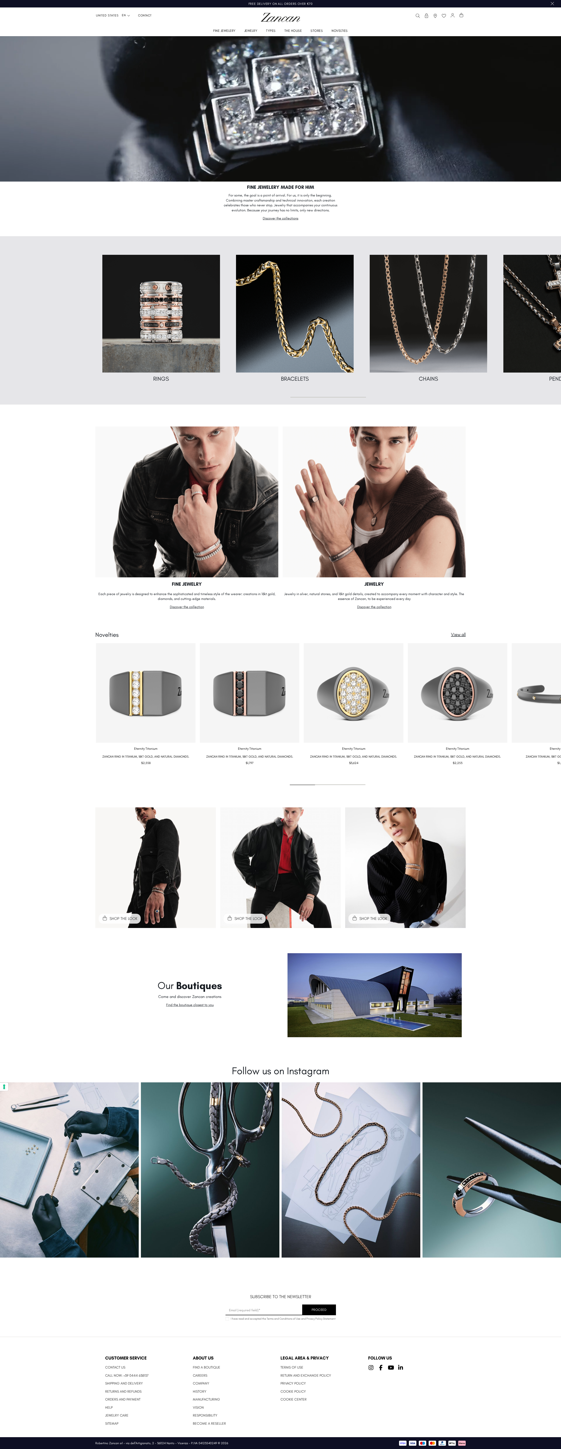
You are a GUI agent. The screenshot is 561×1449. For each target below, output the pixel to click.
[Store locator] (435, 16)
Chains (428, 378)
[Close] (552, 3)
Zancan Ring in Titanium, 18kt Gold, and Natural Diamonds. (145, 756)
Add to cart (145, 772)
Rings (161, 378)
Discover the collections (280, 218)
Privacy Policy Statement (321, 1318)
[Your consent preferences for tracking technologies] (4, 1087)
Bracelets (295, 378)
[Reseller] (426, 16)
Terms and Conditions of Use (283, 1318)
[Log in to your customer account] (452, 16)
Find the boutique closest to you (190, 1005)
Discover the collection (187, 607)
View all (458, 634)
